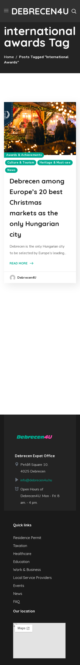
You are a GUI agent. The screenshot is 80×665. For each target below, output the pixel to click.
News (11, 170)
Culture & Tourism (20, 163)
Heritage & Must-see (55, 163)
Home (9, 57)
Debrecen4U (26, 277)
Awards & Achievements (24, 155)
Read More (19, 263)
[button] (74, 11)
